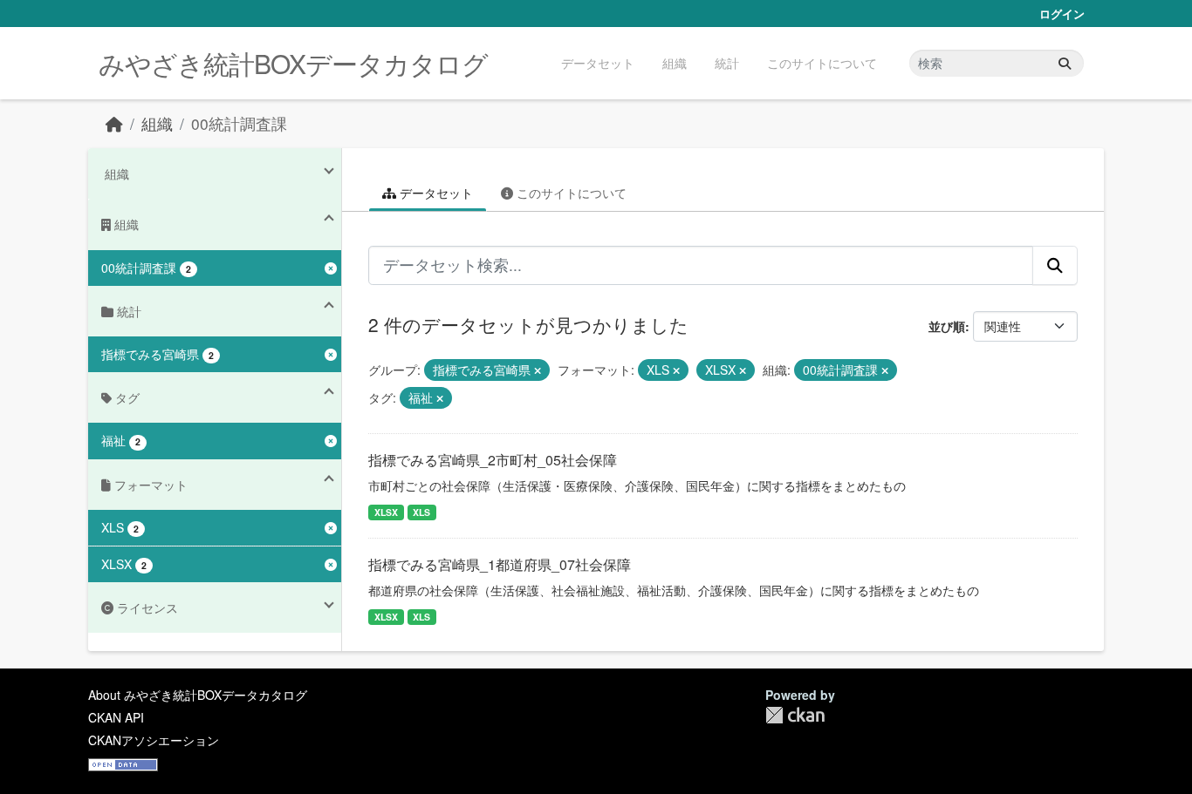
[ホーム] (114, 123)
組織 (674, 62)
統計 (727, 62)
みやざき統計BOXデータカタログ (293, 63)
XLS (421, 512)
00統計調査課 (239, 123)
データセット (597, 62)
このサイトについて (822, 62)
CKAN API (116, 717)
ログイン (1062, 13)
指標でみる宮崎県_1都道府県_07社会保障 (499, 564)
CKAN (795, 715)
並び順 (946, 326)
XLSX (386, 512)
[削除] (537, 370)
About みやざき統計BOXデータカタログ (197, 694)
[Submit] (1064, 63)
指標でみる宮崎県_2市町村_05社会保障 (492, 460)
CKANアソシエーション (153, 740)
